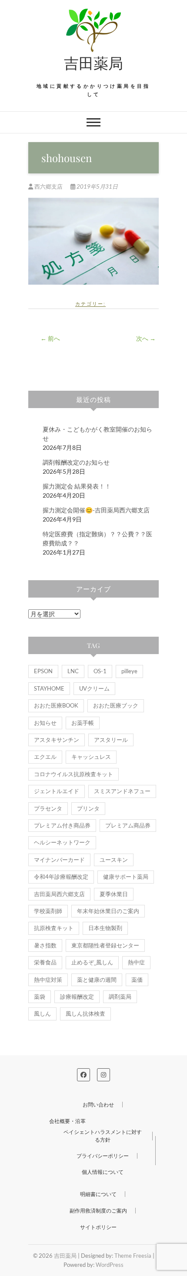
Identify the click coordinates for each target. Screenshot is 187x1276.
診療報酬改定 (77, 996)
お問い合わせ (98, 1104)
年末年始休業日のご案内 (108, 910)
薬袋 (39, 996)
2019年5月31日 (96, 186)
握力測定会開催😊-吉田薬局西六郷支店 (96, 510)
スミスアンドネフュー (122, 791)
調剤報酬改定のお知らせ (76, 462)
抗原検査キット (53, 927)
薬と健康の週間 (97, 979)
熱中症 (136, 962)
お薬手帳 (82, 722)
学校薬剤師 (48, 910)
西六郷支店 (48, 186)
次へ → (146, 338)
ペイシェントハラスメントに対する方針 (102, 1136)
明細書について (98, 1194)
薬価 (137, 979)
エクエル (45, 756)
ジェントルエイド (56, 791)
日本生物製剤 (105, 927)
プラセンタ (48, 808)
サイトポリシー (98, 1227)
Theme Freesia (132, 1255)
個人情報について (103, 1172)
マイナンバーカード (59, 859)
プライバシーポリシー (103, 1156)
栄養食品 (45, 962)
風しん (42, 1013)
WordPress (110, 1264)
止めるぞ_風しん (92, 962)
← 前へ (50, 338)
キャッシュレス (91, 756)
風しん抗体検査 (85, 1013)
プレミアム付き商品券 (62, 825)
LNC (73, 671)
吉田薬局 (93, 63)
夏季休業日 (114, 894)
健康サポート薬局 (125, 876)
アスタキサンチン (56, 739)
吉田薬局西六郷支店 (59, 894)
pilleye (129, 671)
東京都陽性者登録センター (105, 945)
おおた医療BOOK (56, 705)
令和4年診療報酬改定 (61, 876)
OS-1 (100, 671)
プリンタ (88, 808)
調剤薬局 (120, 996)
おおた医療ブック (115, 705)
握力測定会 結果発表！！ (77, 486)
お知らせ (45, 722)
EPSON (43, 671)
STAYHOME (49, 688)
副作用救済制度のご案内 (98, 1210)
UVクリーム (94, 688)
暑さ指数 (45, 945)
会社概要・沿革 (67, 1121)
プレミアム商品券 (127, 825)
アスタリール (111, 739)
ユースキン (114, 859)
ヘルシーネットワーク (62, 842)
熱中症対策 (48, 979)
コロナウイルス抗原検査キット (73, 774)
